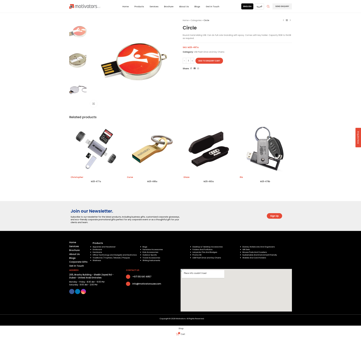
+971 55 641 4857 (141, 276)
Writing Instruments (151, 260)
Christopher (77, 177)
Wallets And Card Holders (254, 257)
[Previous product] (283, 20)
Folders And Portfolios (202, 249)
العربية (259, 6)
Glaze (186, 177)
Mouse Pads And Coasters (254, 252)
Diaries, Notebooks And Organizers (258, 246)
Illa (241, 177)
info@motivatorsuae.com (146, 283)
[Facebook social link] (191, 68)
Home (186, 20)
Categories (196, 20)
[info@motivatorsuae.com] (128, 284)
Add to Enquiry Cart (209, 60)
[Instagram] (83, 291)
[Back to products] (287, 20)
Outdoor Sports (150, 255)
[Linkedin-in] (77, 291)
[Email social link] (194, 68)
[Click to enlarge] (93, 103)
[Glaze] (208, 149)
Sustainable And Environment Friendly (259, 255)
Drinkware (97, 249)
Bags (145, 246)
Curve (130, 177)
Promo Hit (196, 255)
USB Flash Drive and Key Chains (209, 51)
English (247, 6)
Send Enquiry (282, 6)
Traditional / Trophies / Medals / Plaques (111, 257)
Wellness (97, 260)
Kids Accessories (150, 252)
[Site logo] (84, 6)
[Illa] (265, 149)
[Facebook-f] (71, 291)
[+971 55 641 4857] (128, 277)
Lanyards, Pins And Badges (204, 252)
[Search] (268, 6)
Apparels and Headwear (104, 246)
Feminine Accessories (153, 249)
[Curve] (152, 149)
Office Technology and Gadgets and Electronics (115, 255)
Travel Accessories (151, 257)
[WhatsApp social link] (198, 68)
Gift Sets (246, 249)
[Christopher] (96, 149)
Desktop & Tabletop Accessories (207, 246)
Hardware (97, 252)
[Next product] (290, 20)
